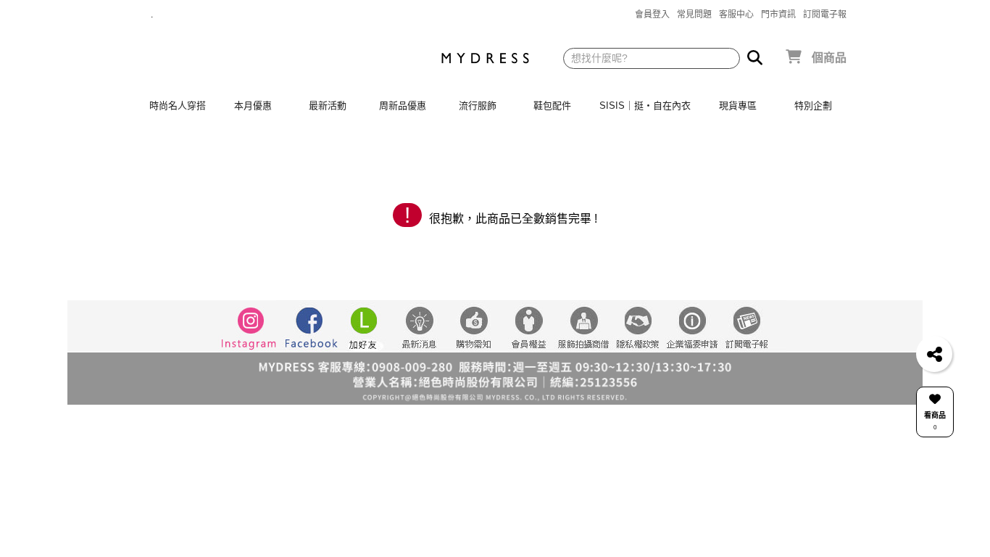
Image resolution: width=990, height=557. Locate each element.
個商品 (829, 57)
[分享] (934, 354)
